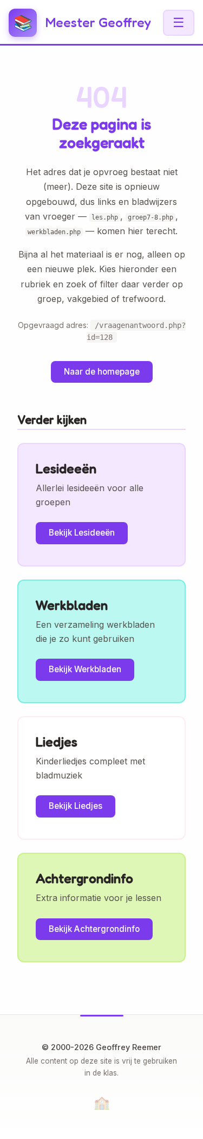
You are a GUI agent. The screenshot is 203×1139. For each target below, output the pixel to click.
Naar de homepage (102, 371)
